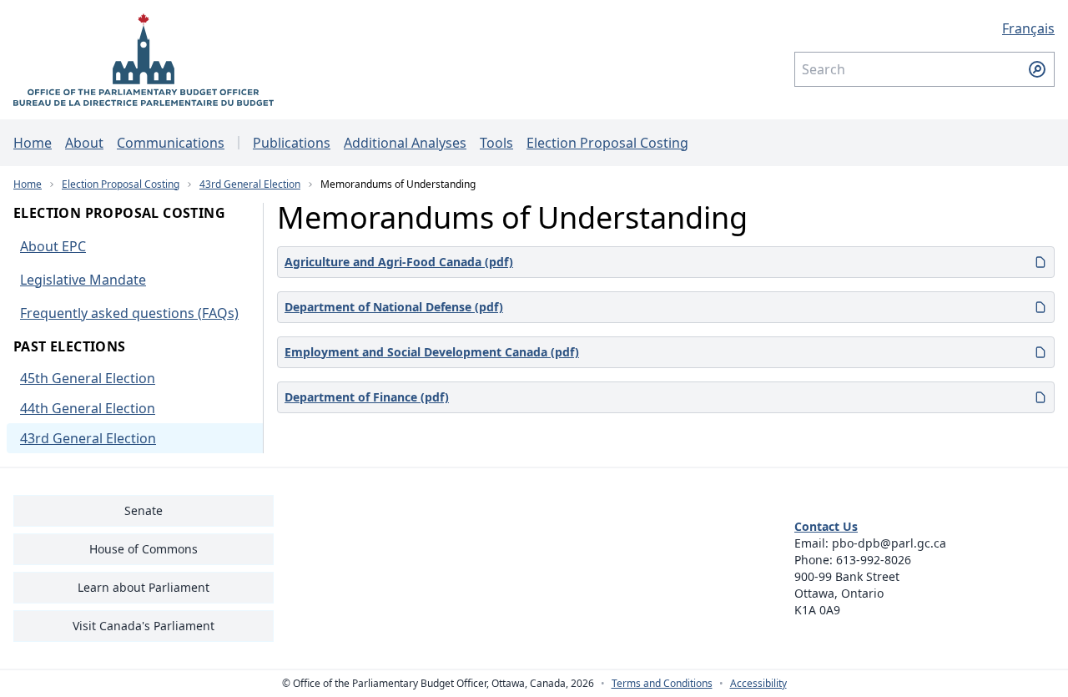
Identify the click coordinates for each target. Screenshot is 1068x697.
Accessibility (758, 683)
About (84, 143)
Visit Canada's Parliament (143, 626)
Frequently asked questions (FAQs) (129, 313)
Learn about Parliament (143, 587)
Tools (496, 143)
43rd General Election (249, 184)
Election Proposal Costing (607, 143)
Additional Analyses (405, 143)
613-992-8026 (873, 560)
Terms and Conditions (662, 683)
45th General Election (87, 378)
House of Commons (143, 549)
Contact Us (826, 526)
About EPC (53, 246)
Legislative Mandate (83, 279)
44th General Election (87, 408)
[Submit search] (1037, 69)
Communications (170, 143)
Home (32, 143)
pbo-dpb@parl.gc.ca (889, 543)
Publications (291, 143)
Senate (143, 510)
